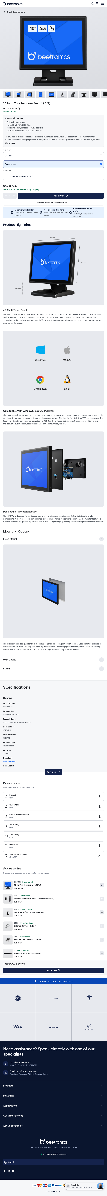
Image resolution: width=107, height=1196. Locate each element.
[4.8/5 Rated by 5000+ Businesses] (42, 1154)
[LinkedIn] (8, 1170)
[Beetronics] (12, 3)
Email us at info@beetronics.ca (23, 1071)
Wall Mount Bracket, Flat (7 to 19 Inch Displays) (34, 899)
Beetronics (44, 1141)
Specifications (47, 10)
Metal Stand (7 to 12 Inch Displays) (29, 912)
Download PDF (9, 761)
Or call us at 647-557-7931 (21, 1062)
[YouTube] (13, 1170)
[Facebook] (4, 1170)
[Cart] (97, 3)
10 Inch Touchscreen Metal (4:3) (27, 885)
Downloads (60, 10)
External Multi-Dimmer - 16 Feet (27, 939)
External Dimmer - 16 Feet (25, 926)
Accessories (73, 10)
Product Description (11, 10)
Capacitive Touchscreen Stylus (27, 953)
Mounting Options (30, 10)
